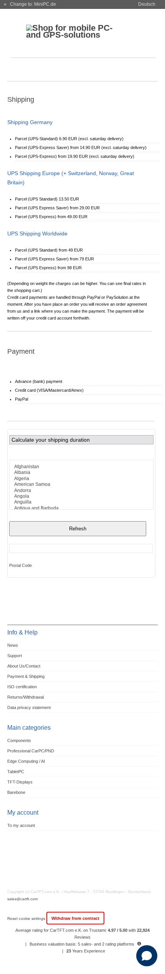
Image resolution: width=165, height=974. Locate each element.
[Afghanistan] (81, 467)
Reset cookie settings (26, 918)
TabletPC (15, 771)
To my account (21, 825)
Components (19, 740)
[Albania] (81, 472)
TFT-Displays (20, 782)
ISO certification (22, 686)
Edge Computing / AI (26, 761)
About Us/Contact (23, 666)
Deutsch (146, 4)
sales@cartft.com (22, 899)
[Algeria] (81, 479)
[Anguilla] (81, 502)
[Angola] (81, 496)
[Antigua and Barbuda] (81, 508)
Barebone (16, 792)
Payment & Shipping (26, 676)
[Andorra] (81, 491)
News (12, 645)
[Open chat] (146, 955)
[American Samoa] (81, 484)
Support (14, 655)
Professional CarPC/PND (30, 751)
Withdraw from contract (75, 918)
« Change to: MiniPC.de (30, 4)
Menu (18, 70)
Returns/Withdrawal (25, 697)
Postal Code (20, 565)
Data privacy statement (29, 707)
